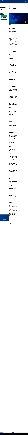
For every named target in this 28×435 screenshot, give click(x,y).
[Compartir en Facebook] (1, 14)
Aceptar (4, 219)
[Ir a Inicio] (2, 1)
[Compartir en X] (2, 14)
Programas (24, 1)
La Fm (1, 10)
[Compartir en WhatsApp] (3, 14)
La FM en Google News (4, 17)
